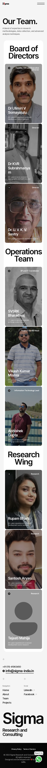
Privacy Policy (16, 749)
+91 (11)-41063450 (12, 666)
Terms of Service (29, 749)
